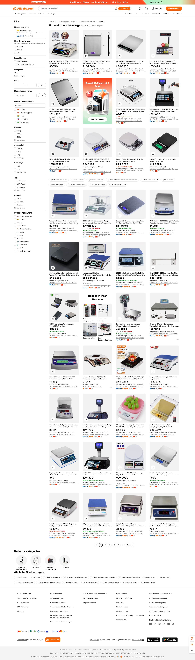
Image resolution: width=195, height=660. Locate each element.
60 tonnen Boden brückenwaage (77, 577)
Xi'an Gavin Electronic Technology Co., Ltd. (164, 283)
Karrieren (20, 611)
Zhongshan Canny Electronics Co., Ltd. (63, 283)
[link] (192, 639)
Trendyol (120, 650)
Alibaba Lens (22, 640)
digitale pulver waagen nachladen (104, 577)
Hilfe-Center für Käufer (124, 598)
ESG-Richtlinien (22, 607)
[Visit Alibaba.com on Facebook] (150, 624)
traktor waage (22, 577)
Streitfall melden (122, 607)
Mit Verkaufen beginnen (157, 603)
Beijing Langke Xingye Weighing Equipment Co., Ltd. (131, 338)
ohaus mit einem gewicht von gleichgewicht (123, 180)
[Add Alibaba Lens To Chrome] (52, 639)
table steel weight (131, 582)
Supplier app (94, 640)
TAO (113, 650)
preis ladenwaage (57, 184)
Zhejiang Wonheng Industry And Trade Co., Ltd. (64, 169)
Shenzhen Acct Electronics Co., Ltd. (61, 119)
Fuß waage (37, 577)
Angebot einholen (89, 603)
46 (128, 545)
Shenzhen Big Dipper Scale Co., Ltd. (61, 434)
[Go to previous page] (96, 545)
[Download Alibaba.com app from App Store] (153, 639)
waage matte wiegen (98, 184)
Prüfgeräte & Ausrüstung (66, 21)
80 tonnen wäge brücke (59, 180)
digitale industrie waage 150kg (49, 582)
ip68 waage (165, 577)
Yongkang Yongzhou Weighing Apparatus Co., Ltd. (164, 386)
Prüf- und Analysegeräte (86, 21)
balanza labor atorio (96, 180)
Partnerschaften (155, 615)
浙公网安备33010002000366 (134, 657)
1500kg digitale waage (119, 184)
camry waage (150, 577)
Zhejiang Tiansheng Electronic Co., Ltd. (129, 232)
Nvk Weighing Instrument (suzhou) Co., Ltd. (164, 119)
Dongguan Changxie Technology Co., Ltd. (97, 71)
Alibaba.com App (138, 640)
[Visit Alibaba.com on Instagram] (164, 624)
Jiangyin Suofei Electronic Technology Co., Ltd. (64, 335)
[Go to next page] (132, 545)
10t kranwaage (169, 180)
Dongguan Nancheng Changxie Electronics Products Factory (131, 71)
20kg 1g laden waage (53, 577)
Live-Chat (119, 603)
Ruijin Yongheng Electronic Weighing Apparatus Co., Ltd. (131, 284)
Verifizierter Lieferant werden (159, 611)
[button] (116, 8)
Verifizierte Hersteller (90, 598)
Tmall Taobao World (84, 650)
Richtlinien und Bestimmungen (61, 622)
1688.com (72, 650)
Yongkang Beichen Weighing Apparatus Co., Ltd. (97, 235)
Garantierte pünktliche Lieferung (61, 607)
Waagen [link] (101, 21)
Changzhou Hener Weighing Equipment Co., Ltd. (164, 334)
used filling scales (149, 582)
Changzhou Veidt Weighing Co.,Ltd (162, 232)
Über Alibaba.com (24, 593)
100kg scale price (71, 582)
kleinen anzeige (79, 180)
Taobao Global (105, 650)
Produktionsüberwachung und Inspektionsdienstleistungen (61, 616)
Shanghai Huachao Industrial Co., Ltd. (129, 121)
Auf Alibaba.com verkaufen (158, 598)
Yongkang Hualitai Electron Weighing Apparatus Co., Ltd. (164, 169)
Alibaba (51, 21)
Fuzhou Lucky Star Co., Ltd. (92, 386)
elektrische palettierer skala (131, 577)
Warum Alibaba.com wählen (27, 598)
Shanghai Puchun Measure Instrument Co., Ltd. (64, 231)
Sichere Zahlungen (57, 598)
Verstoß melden (121, 620)
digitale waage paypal (151, 180)
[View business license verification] (118, 656)
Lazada (95, 650)
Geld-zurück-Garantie (57, 603)
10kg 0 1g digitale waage (25, 582)
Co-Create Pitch (23, 603)
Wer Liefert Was (130, 650)
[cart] (147, 9)
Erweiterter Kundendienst (59, 611)
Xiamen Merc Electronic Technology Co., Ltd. (64, 386)
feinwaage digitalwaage (111, 582)
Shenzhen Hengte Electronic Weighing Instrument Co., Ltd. (131, 171)
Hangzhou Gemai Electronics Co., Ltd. (163, 71)
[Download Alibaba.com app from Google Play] (170, 639)
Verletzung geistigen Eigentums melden (130, 615)
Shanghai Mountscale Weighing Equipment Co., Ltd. (64, 71)
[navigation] (30, 283)
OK (42, 85)
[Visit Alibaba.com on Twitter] (159, 624)
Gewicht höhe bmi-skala (77, 184)
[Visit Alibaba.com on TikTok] (173, 624)
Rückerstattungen (122, 611)
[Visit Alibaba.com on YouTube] (168, 624)
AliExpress (63, 650)
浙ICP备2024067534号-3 (155, 657)
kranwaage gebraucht (91, 582)
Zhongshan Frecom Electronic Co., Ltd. (129, 386)
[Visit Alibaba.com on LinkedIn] (155, 624)
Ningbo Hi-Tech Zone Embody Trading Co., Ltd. (97, 172)
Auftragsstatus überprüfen (158, 607)
